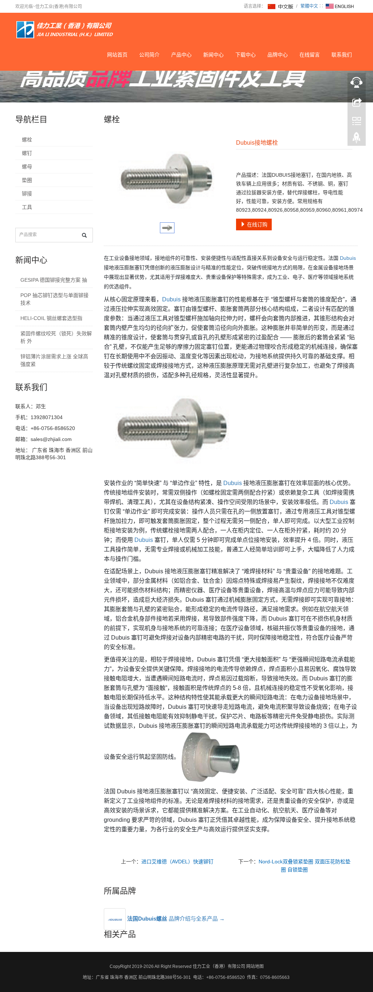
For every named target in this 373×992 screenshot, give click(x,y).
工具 (27, 207)
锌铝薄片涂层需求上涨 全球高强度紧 (54, 360)
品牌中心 (277, 55)
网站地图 (255, 966)
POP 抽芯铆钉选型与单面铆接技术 (54, 299)
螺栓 (27, 139)
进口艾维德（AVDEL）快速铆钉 (177, 861)
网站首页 (117, 55)
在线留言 (309, 55)
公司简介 (149, 55)
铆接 (27, 193)
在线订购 (256, 224)
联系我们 (341, 55)
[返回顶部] (357, 139)
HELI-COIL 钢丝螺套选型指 (51, 318)
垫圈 (27, 180)
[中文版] (281, 6)
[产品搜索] (84, 235)
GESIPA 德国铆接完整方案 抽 (53, 280)
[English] (340, 6)
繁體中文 (309, 6)
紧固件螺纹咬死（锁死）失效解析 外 (56, 337)
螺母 (27, 166)
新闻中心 (213, 55)
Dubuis (348, 258)
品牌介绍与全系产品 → (176, 918)
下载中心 (245, 55)
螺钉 (27, 153)
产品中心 (181, 55)
